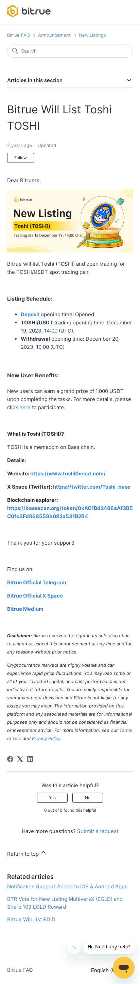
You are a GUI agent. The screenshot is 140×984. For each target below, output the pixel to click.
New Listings (92, 35)
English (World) (110, 970)
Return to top (23, 854)
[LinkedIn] (30, 759)
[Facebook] (10, 759)
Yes (52, 797)
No (87, 797)
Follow (20, 157)
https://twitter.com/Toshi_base (91, 487)
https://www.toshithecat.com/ (68, 473)
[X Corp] (20, 759)
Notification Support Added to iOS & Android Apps (67, 886)
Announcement (54, 35)
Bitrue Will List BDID (31, 919)
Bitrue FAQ (18, 35)
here (25, 407)
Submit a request (97, 831)
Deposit (31, 314)
